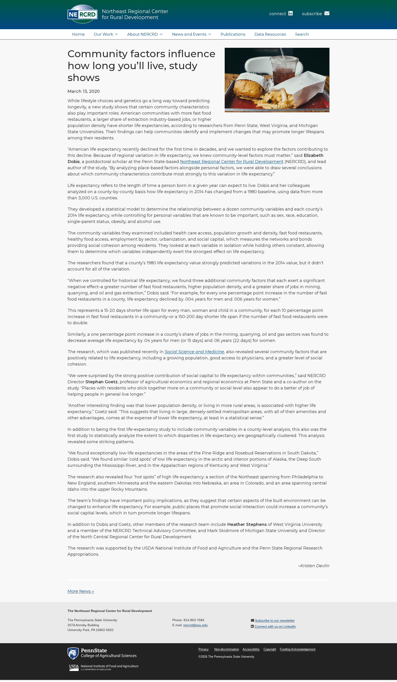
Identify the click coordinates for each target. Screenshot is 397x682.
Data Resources (270, 34)
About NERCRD (142, 34)
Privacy (203, 649)
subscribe (312, 13)
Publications (233, 34)
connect (278, 13)
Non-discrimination (226, 649)
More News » (81, 591)
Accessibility (251, 649)
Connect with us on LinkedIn (275, 626)
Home (78, 34)
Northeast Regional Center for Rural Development (135, 14)
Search (302, 34)
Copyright (270, 649)
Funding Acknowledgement (297, 649)
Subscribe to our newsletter (275, 620)
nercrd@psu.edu (195, 625)
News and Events (189, 34)
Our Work (103, 34)
